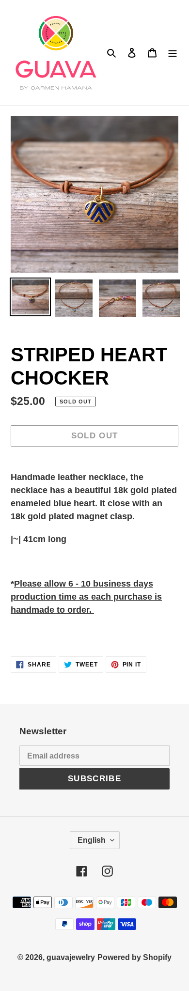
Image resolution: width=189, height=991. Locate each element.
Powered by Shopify (134, 957)
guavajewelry (71, 957)
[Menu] (172, 52)
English (92, 840)
